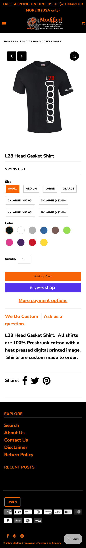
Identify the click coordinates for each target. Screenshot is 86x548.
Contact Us (16, 440)
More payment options (43, 300)
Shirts (20, 41)
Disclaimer (15, 447)
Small (12, 189)
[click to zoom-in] (74, 56)
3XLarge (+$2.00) (53, 200)
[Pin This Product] (47, 380)
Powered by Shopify (49, 543)
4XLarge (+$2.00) (20, 212)
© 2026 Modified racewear (19, 543)
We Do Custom (22, 316)
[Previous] (11, 56)
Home (8, 41)
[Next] (22, 56)
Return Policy (18, 455)
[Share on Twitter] (35, 380)
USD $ (12, 502)
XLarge (68, 189)
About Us (14, 433)
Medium (31, 189)
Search (11, 425)
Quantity (10, 259)
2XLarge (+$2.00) (20, 200)
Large (50, 189)
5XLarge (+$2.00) (53, 212)
